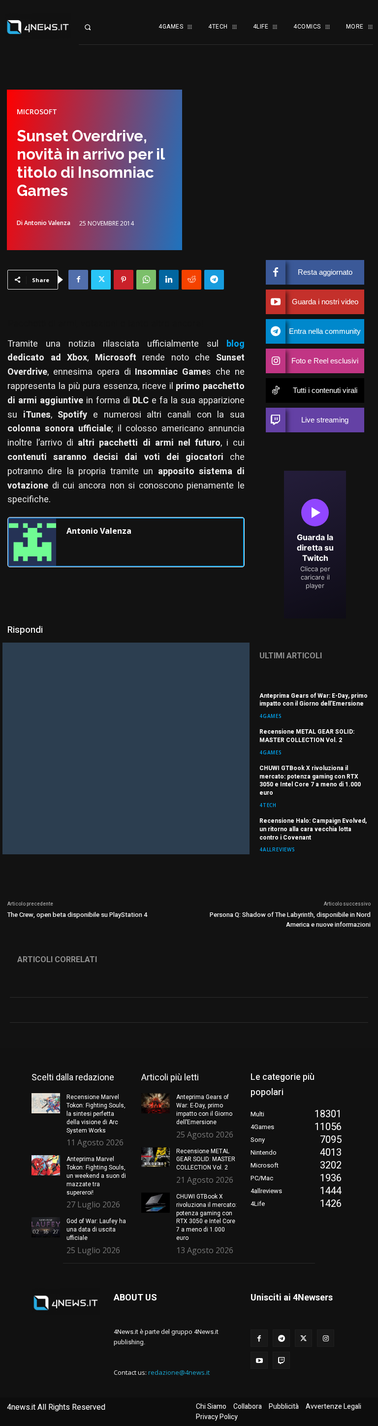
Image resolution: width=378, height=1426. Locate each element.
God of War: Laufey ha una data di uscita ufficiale (96, 1229)
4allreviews (277, 849)
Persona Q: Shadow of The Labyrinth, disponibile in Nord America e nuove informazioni (290, 919)
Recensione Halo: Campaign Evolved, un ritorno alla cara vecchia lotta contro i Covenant (313, 829)
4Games (270, 716)
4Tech (268, 805)
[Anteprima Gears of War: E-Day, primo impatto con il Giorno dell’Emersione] (155, 1103)
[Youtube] (259, 1360)
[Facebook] (78, 280)
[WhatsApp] (146, 280)
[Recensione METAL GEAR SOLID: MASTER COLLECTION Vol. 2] (155, 1157)
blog (235, 344)
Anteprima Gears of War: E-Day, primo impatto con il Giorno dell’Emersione (313, 700)
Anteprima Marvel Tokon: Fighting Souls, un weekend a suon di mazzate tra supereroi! (96, 1176)
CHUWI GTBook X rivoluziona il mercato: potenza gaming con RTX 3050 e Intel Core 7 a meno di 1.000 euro (310, 780)
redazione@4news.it (179, 1372)
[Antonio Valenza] (32, 542)
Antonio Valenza (47, 223)
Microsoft (37, 111)
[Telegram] (214, 280)
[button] (95, 27)
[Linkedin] (169, 280)
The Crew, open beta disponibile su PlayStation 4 (77, 914)
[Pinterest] (123, 280)
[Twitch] (281, 1360)
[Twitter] (101, 280)
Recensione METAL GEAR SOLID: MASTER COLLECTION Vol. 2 (306, 736)
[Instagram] (325, 1338)
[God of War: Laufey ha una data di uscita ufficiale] (46, 1227)
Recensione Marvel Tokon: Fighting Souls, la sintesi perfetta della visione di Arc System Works (96, 1114)
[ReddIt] (191, 280)
